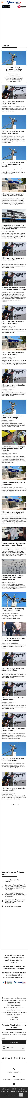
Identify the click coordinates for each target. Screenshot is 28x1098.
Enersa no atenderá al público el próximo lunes (13, 483)
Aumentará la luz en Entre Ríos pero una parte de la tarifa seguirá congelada (13, 577)
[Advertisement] (14, 27)
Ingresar (15, 1019)
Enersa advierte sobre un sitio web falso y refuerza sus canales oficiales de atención (14, 227)
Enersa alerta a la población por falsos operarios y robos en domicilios (13, 448)
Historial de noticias (14, 1015)
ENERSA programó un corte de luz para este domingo (13, 132)
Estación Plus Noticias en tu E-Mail (14, 1026)
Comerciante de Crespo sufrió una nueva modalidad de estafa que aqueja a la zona (15, 901)
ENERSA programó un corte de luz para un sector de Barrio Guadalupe (13, 164)
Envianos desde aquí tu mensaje (14, 998)
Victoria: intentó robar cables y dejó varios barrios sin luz (13, 610)
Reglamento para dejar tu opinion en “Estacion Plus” (14, 1002)
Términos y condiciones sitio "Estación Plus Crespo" (14, 1009)
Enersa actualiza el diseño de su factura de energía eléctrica (13, 544)
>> (18, 804)
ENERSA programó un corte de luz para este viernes (13, 759)
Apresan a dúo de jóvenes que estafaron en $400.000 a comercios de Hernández (15, 894)
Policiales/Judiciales (6, 613)
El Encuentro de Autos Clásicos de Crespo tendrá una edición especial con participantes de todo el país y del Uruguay (15, 887)
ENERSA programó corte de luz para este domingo (13, 386)
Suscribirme (14, 1042)
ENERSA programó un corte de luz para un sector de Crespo (13, 195)
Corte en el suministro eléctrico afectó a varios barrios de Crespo (14, 288)
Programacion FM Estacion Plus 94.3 (14, 1012)
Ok (21, 1095)
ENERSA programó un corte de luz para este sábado (13, 102)
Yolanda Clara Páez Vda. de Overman (13, 880)
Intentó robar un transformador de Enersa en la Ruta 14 (13, 639)
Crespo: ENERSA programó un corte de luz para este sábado (14, 69)
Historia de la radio (14, 1005)
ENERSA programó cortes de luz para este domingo (13, 729)
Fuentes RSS (14, 1017)
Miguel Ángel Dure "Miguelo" (13, 906)
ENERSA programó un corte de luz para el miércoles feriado (13, 513)
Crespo (14, 106)
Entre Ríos (4, 231)
